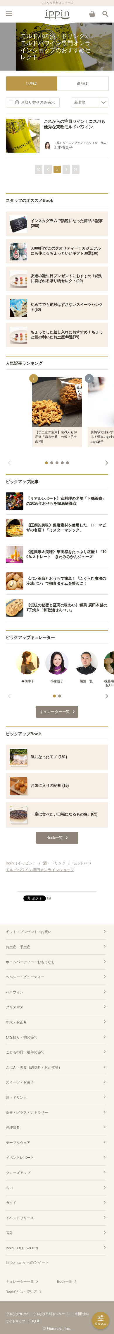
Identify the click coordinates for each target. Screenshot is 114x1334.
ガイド (11, 1203)
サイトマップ (15, 1321)
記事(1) (31, 83)
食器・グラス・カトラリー (27, 1112)
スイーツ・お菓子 (20, 1082)
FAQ (33, 1321)
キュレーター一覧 (20, 1282)
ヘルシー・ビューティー (25, 977)
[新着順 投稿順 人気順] (89, 102)
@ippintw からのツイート (27, 1262)
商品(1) (83, 83)
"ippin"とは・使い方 (21, 1291)
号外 (9, 1233)
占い (9, 1188)
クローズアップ (18, 1173)
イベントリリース (20, 1218)
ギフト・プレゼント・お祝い (28, 932)
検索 (105, 14)
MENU (9, 14)
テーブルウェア (18, 1143)
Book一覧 (64, 1282)
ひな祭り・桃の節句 (21, 1037)
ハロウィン (14, 992)
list (49, 898)
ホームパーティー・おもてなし (30, 962)
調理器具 (13, 1127)
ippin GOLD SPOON (22, 1248)
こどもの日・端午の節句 (25, 1052)
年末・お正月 (16, 1022)
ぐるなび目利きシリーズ (50, 1314)
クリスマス (14, 1007)
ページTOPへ (57, 884)
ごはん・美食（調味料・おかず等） (34, 1067)
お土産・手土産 (18, 947)
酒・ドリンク (16, 1098)
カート (92, 14)
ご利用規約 (80, 1314)
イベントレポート (20, 1158)
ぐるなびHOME (17, 1314)
